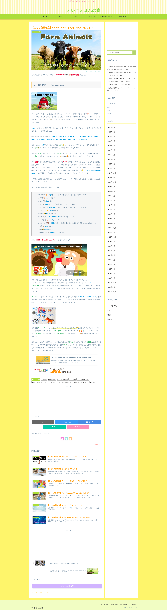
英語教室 (93, 382)
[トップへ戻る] (164, 607)
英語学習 (86, 382)
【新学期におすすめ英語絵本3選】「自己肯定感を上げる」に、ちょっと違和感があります (121, 68)
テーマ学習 (49, 382)
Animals (45, 379)
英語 (80, 382)
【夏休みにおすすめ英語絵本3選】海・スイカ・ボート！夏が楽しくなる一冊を (121, 74)
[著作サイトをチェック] (62, 438)
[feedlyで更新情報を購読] (66, 438)
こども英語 (73, 379)
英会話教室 (74, 382)
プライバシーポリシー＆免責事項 (109, 604)
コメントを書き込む (67, 586)
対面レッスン (57, 382)
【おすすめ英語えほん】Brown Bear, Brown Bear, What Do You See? (121, 89)
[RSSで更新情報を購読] (70, 438)
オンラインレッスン (63, 379)
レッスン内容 (36, 379)
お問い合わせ (123, 604)
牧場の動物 (66, 382)
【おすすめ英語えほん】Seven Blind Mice (118, 84)
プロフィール (132, 604)
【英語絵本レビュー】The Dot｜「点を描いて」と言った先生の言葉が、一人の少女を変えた (121, 80)
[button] (78, 427)
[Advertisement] (66, 400)
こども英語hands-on (84, 379)
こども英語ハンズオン (38, 382)
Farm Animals (52, 379)
